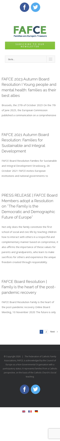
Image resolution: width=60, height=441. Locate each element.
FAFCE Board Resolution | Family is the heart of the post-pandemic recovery (29, 287)
